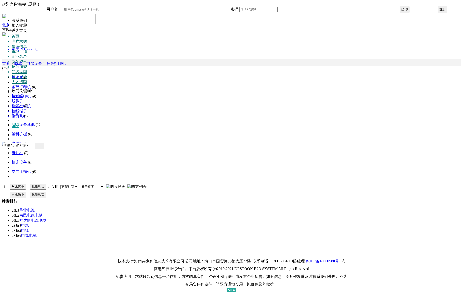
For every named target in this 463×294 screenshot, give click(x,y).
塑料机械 (19, 134)
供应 (15, 130)
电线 (25, 225)
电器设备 (34, 64)
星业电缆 (27, 210)
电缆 (25, 230)
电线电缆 (29, 235)
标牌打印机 (56, 64)
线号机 (17, 115)
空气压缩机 (21, 172)
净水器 (17, 77)
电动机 (17, 153)
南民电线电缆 (30, 215)
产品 (15, 125)
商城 (18, 64)
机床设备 (19, 162)
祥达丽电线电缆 (32, 220)
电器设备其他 (23, 125)
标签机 (17, 106)
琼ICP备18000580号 (322, 261)
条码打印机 (21, 87)
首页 (6, 64)
